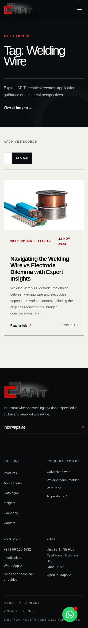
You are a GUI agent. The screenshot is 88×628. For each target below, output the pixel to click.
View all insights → (18, 107)
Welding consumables (63, 480)
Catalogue (11, 493)
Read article (20, 325)
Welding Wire (22, 241)
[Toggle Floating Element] (69, 614)
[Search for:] (8, 158)
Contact (9, 523)
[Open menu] (78, 8)
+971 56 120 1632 (17, 549)
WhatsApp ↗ (13, 566)
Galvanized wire (58, 472)
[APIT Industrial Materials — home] (18, 8)
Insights (9, 503)
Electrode (48, 241)
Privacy (11, 611)
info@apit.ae (44, 427)
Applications (13, 483)
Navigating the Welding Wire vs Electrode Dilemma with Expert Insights (39, 268)
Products (10, 473)
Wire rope (54, 488)
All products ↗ (57, 496)
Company (11, 513)
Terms (28, 611)
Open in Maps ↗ (59, 575)
